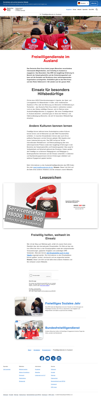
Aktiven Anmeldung (24, 372)
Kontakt (53, 372)
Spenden (85, 9)
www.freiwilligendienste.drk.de (43, 167)
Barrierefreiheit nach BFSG (58, 381)
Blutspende (22, 381)
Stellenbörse (22, 378)
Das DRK (91, 9)
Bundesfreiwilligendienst (62, 328)
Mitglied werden (23, 369)
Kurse (74, 9)
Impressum (54, 384)
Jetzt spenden (6, 369)
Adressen (53, 369)
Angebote (69, 9)
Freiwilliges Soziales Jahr (62, 303)
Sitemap (53, 375)
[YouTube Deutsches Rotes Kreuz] (47, 358)
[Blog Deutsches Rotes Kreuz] (59, 358)
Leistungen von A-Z (40, 375)
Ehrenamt (21, 375)
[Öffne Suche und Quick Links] (96, 9)
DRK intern (54, 387)
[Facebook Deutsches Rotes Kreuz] (42, 358)
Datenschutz (54, 378)
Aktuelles (37, 372)
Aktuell (79, 9)
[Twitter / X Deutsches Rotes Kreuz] (53, 358)
